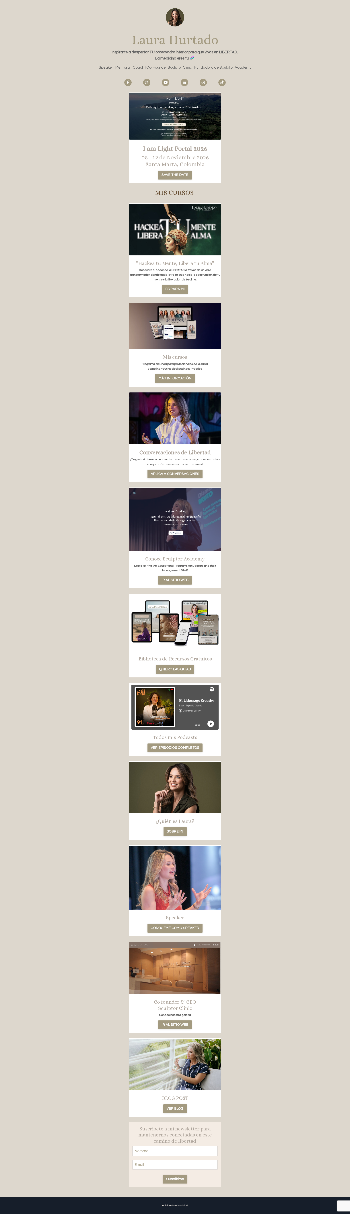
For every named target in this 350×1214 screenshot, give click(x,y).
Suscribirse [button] (175, 1179)
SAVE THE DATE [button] (175, 175)
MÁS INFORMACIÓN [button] (175, 378)
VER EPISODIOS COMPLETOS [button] (175, 747)
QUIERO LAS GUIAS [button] (175, 669)
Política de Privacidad (175, 1205)
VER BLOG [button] (175, 1108)
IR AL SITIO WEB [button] (175, 580)
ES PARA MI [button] (175, 289)
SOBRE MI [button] (175, 831)
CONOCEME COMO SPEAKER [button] (175, 928)
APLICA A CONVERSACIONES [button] (175, 474)
